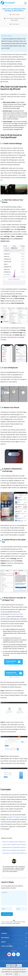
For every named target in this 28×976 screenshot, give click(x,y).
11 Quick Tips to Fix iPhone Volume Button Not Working (14, 853)
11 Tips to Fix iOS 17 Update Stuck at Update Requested (14, 850)
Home (3, 922)
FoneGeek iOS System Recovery (16, 817)
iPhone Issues (15, 24)
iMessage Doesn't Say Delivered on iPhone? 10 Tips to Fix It (14, 847)
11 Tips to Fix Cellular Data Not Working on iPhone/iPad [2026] (14, 842)
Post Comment (7, 914)
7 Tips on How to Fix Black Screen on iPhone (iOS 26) (14, 844)
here (23, 971)
